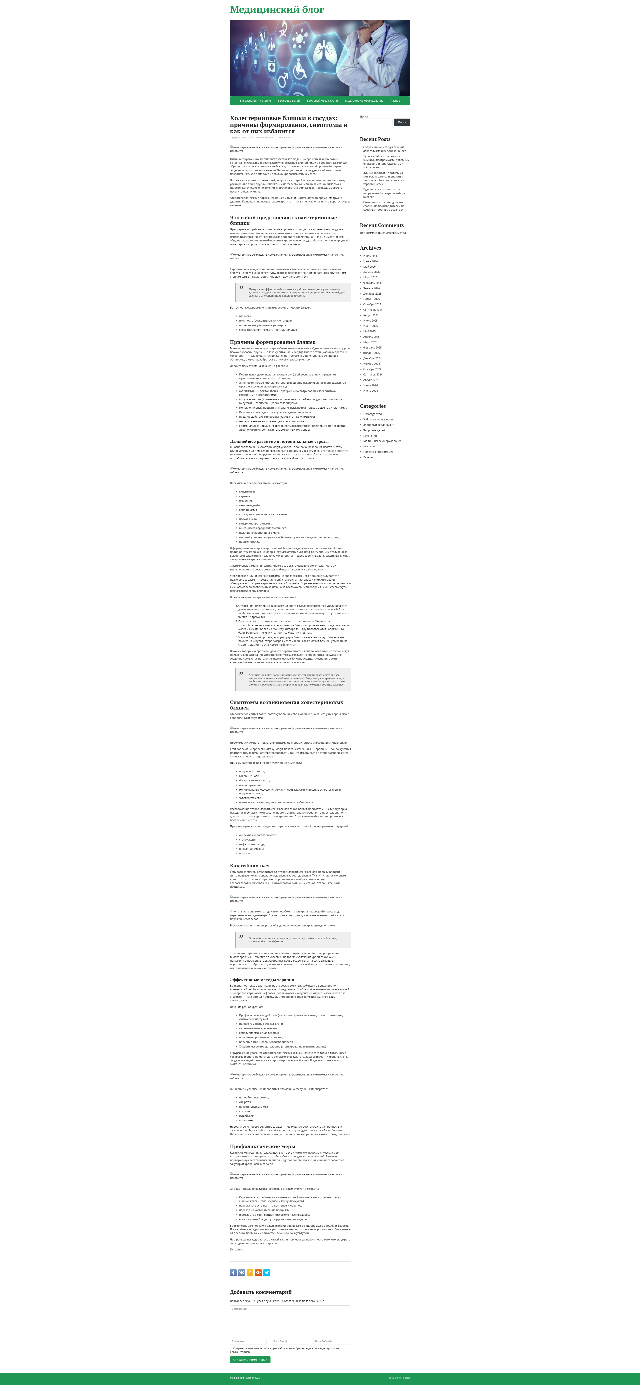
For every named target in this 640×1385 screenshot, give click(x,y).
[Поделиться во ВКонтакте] (241, 1272)
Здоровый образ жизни (322, 100)
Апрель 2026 (371, 272)
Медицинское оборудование (364, 100)
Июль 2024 (370, 385)
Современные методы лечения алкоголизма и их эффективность (385, 149)
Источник (236, 1249)
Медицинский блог (277, 9)
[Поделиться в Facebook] (233, 1272)
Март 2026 (370, 277)
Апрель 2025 (371, 337)
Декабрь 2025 (372, 293)
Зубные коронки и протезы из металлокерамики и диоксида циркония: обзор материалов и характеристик (383, 178)
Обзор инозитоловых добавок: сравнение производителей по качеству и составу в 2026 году (383, 205)
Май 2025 (369, 331)
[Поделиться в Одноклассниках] (250, 1272)
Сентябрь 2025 (372, 310)
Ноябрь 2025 (371, 299)
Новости (369, 446)
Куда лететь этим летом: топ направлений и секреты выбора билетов (384, 193)
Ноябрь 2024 (371, 363)
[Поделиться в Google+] (258, 1272)
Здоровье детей (289, 100)
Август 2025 (370, 315)
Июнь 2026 (370, 261)
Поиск (364, 116)
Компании (370, 435)
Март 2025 (370, 342)
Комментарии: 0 (285, 137)
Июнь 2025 (370, 326)
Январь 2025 (371, 353)
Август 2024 (370, 380)
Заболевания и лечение (255, 100)
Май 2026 (369, 266)
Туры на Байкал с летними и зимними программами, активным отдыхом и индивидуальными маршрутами (386, 161)
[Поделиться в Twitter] (266, 1272)
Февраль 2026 (372, 283)
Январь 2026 (371, 288)
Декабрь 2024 (372, 358)
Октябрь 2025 (372, 304)
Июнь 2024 (370, 390)
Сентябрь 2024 (372, 374)
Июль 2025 (370, 320)
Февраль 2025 (372, 347)
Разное (395, 100)
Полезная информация (378, 452)
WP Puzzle (404, 1377)
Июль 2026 (370, 256)
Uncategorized (372, 414)
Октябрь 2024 (372, 369)
